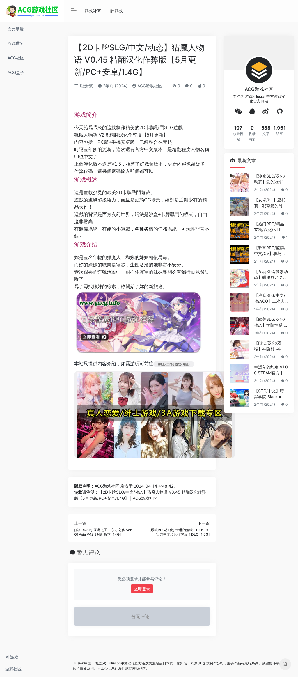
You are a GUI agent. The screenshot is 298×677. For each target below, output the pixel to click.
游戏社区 (13, 668)
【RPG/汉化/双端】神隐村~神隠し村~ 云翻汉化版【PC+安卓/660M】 (270, 346)
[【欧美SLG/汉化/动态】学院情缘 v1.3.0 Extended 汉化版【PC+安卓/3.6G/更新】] (239, 326)
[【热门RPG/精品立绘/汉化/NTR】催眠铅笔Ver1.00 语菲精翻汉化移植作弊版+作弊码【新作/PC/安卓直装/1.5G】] (239, 230)
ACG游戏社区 (149, 85)
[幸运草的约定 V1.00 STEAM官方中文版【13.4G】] (239, 373)
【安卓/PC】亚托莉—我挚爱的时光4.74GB (270, 203)
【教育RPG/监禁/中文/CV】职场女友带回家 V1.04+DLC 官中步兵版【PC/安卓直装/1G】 (271, 250)
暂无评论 (88, 552)
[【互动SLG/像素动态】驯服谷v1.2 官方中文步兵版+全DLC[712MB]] (239, 278)
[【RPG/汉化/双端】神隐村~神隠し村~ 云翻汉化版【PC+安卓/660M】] (239, 349)
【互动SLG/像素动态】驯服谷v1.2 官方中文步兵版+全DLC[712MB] (271, 274)
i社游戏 (11, 657)
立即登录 (142, 588)
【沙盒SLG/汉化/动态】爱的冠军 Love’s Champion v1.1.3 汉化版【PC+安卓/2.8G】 (271, 179)
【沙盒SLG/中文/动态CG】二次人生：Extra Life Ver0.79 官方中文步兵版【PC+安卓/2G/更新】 (271, 298)
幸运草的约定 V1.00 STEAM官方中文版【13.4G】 (271, 370)
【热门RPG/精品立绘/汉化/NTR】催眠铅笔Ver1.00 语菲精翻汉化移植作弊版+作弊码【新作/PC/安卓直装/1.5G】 (270, 227)
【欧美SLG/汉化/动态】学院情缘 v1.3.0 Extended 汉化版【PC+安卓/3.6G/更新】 (270, 322)
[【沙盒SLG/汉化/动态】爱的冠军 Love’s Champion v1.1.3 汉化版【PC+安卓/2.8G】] (239, 182)
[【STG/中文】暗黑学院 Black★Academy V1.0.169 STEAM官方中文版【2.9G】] (239, 397)
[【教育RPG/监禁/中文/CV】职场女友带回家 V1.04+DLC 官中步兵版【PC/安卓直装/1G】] (239, 254)
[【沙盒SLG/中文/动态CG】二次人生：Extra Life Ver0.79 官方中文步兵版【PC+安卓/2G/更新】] (239, 302)
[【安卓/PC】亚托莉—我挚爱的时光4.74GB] (239, 206)
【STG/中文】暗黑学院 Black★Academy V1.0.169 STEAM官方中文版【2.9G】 (270, 394)
